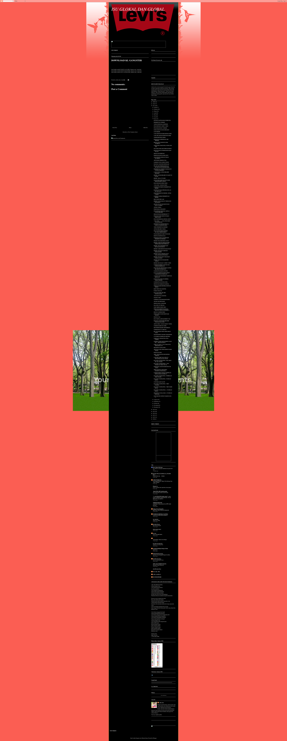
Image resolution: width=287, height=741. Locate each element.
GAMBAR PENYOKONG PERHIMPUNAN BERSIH (162, 187)
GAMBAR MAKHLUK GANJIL (160, 325)
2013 (154, 411)
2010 (154, 103)
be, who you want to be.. (158, 543)
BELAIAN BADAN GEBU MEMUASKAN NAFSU (162, 332)
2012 (154, 409)
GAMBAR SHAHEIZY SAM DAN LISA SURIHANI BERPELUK (162, 265)
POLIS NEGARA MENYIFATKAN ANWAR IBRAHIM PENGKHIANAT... (162, 268)
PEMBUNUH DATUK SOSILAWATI (161, 155)
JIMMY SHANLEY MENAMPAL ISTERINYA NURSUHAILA (160, 370)
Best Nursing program (157, 525)
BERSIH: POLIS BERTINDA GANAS (161, 240)
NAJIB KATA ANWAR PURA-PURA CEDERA (161, 339)
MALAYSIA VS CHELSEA (159, 305)
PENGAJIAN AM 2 (157, 529)
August (155, 399)
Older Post (145, 127)
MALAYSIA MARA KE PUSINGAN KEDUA (163, 148)
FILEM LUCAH (157, 317)
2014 (154, 413)
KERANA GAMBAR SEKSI (159, 312)
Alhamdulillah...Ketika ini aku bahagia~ (160, 539)
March (155, 111)
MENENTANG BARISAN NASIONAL (161, 284)
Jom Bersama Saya (157, 558)
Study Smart (155, 549)
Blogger (154, 738)
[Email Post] (128, 80)
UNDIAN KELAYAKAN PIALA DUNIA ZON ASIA (163, 146)
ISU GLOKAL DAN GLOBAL (137, 9)
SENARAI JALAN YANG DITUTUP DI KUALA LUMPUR (161, 204)
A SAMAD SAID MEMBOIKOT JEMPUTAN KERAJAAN (163, 276)
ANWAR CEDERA (157, 207)
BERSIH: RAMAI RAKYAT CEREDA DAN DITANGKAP (162, 201)
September (156, 401)
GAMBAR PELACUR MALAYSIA (161, 282)
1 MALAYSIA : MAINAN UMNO (160, 185)
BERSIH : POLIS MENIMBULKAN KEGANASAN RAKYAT (161, 246)
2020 (154, 419)
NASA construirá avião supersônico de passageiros (162, 487)
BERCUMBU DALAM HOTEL (160, 289)
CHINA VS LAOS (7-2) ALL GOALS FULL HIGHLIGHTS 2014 (162, 345)
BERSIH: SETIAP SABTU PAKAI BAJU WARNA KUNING (162, 257)
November (156, 405)
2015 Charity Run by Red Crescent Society (160, 492)
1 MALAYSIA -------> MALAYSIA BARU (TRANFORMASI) (162, 221)
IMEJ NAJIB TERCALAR (159, 199)
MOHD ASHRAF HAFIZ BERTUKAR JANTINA (161, 314)
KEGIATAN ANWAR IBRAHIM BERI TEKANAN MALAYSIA (161, 321)
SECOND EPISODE (157, 577)
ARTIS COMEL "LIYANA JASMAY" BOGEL (163, 324)
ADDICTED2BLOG (157, 480)
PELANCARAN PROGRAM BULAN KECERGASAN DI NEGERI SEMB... (162, 166)
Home (130, 127)
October (156, 403)
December (156, 407)
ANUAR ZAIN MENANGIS (159, 301)
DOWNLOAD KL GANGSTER (126, 60)
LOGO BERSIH (157, 131)
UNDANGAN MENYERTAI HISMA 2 (160, 515)
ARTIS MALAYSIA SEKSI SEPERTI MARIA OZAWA (163, 350)
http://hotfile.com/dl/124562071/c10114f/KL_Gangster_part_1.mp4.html (126, 69)
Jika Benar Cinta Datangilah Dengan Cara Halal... (161, 554)
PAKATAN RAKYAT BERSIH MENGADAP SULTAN (162, 151)
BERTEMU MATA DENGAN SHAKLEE (161, 510)
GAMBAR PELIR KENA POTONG (161, 271)
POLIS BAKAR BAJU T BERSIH (160, 128)
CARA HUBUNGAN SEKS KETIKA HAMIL (163, 133)
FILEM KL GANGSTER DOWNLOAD (161, 164)
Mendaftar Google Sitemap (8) (158, 565)
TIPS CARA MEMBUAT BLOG (159, 564)
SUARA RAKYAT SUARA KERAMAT (161, 129)
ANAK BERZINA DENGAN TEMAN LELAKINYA (161, 158)
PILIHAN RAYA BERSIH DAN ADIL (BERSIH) (161, 140)
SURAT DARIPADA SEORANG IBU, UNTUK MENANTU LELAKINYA (162, 498)
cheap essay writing (156, 520)
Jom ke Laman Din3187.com (158, 560)
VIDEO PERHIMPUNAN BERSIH (160, 227)
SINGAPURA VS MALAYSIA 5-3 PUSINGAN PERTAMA (163, 393)
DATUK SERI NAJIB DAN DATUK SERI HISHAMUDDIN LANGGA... (162, 180)
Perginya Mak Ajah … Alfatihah (159, 476)
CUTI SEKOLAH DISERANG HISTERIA (162, 336)
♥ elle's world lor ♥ (157, 574)
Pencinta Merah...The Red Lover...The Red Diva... (162, 474)
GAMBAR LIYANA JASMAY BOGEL (161, 162)
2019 (154, 417)
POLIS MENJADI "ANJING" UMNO (161, 126)
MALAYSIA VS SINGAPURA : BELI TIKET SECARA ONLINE (162, 361)
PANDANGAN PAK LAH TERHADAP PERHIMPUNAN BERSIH (161, 238)
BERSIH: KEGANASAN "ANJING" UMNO (162, 263)
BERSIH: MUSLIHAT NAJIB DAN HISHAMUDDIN (161, 251)
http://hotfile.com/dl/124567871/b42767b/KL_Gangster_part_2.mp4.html (126, 70)
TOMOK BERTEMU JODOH (159, 137)
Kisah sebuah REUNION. (157, 534)
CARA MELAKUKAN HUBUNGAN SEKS (162, 135)
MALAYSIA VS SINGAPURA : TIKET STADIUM (161, 384)
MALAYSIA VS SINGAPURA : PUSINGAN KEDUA (162, 379)
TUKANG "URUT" (157, 297)
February (156, 109)
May (155, 115)
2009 (154, 102)
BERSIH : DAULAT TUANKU (160, 178)
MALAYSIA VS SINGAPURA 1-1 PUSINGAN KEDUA (163, 390)
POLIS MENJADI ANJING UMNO (160, 183)
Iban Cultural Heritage (158, 467)
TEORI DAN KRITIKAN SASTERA (160, 514)
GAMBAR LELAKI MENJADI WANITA (162, 299)
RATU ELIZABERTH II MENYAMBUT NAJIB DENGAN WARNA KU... (162, 273)
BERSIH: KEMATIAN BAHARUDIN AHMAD (161, 260)
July (155, 118)
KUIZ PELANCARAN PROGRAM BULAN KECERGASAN (162, 190)
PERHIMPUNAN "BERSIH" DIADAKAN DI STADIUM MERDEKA (162, 169)
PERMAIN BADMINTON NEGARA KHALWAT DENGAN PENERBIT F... (162, 309)
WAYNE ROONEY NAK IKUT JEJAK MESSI (163, 334)
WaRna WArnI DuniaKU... (158, 509)
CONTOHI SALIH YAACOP (159, 382)
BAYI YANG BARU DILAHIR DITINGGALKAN (160, 293)
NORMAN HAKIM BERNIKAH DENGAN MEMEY (162, 286)
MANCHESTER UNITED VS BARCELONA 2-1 (162, 396)
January (155, 107)
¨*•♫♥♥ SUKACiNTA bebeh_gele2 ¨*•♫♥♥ (162, 496)
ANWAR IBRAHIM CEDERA (160, 229)
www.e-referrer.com (163, 695)
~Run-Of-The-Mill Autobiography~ (160, 491)
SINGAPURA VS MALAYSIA (160, 347)
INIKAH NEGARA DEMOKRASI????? (161, 214)
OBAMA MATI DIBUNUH (159, 153)
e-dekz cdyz (161, 702)
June (155, 116)
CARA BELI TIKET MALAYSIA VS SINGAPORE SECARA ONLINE (161, 358)
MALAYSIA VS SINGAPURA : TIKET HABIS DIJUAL (163, 387)
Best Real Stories (156, 524)
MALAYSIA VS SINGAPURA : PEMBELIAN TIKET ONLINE (163, 376)
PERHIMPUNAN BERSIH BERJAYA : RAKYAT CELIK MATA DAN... (161, 224)
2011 (154, 105)
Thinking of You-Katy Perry (158, 544)
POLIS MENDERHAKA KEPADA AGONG (162, 219)
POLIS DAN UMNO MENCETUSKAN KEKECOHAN (161, 216)
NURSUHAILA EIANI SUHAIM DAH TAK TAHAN (162, 367)
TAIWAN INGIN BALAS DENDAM (161, 124)
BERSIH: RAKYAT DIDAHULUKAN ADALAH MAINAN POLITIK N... (161, 254)
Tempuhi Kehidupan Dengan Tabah (160, 548)
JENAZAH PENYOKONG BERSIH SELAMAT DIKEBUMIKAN (161, 231)
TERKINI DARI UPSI (157, 502)
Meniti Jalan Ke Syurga (158, 553)
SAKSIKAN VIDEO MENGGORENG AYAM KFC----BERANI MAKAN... (163, 342)
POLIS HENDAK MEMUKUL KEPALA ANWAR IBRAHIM (162, 211)
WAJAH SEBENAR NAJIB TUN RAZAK (162, 234)
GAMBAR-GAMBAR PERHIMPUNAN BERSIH (161, 196)
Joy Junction (155, 519)
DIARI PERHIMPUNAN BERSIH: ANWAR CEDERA (162, 193)
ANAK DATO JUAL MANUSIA (160, 295)
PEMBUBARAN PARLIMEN (159, 209)
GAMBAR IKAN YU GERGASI (160, 329)
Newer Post (114, 127)
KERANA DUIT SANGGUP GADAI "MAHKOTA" (161, 143)
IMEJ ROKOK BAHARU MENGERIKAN (162, 327)
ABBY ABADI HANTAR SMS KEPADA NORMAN (162, 355)
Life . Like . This (156, 571)
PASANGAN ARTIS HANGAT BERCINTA (162, 120)
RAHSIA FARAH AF (158, 290)
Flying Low (155, 486)
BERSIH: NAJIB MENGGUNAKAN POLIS (162, 248)
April (155, 113)
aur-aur (154, 533)
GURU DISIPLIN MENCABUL (160, 307)
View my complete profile (156, 714)
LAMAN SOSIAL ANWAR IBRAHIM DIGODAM (161, 172)
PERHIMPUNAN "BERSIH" (159, 122)
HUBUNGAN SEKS (158, 352)
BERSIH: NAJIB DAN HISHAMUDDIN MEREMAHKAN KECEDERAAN (162, 243)
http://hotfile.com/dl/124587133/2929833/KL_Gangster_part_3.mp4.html (126, 72)
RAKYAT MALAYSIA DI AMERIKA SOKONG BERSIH (161, 279)
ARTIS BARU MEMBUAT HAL (160, 160)
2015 (154, 415)
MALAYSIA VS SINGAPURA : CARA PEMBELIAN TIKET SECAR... (161, 364)
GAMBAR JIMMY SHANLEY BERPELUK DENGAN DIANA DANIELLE (162, 373)
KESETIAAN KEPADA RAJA (159, 235)
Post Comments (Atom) (133, 132)
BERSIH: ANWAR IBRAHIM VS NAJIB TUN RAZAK (163, 175)
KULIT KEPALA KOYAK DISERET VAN (162, 319)
